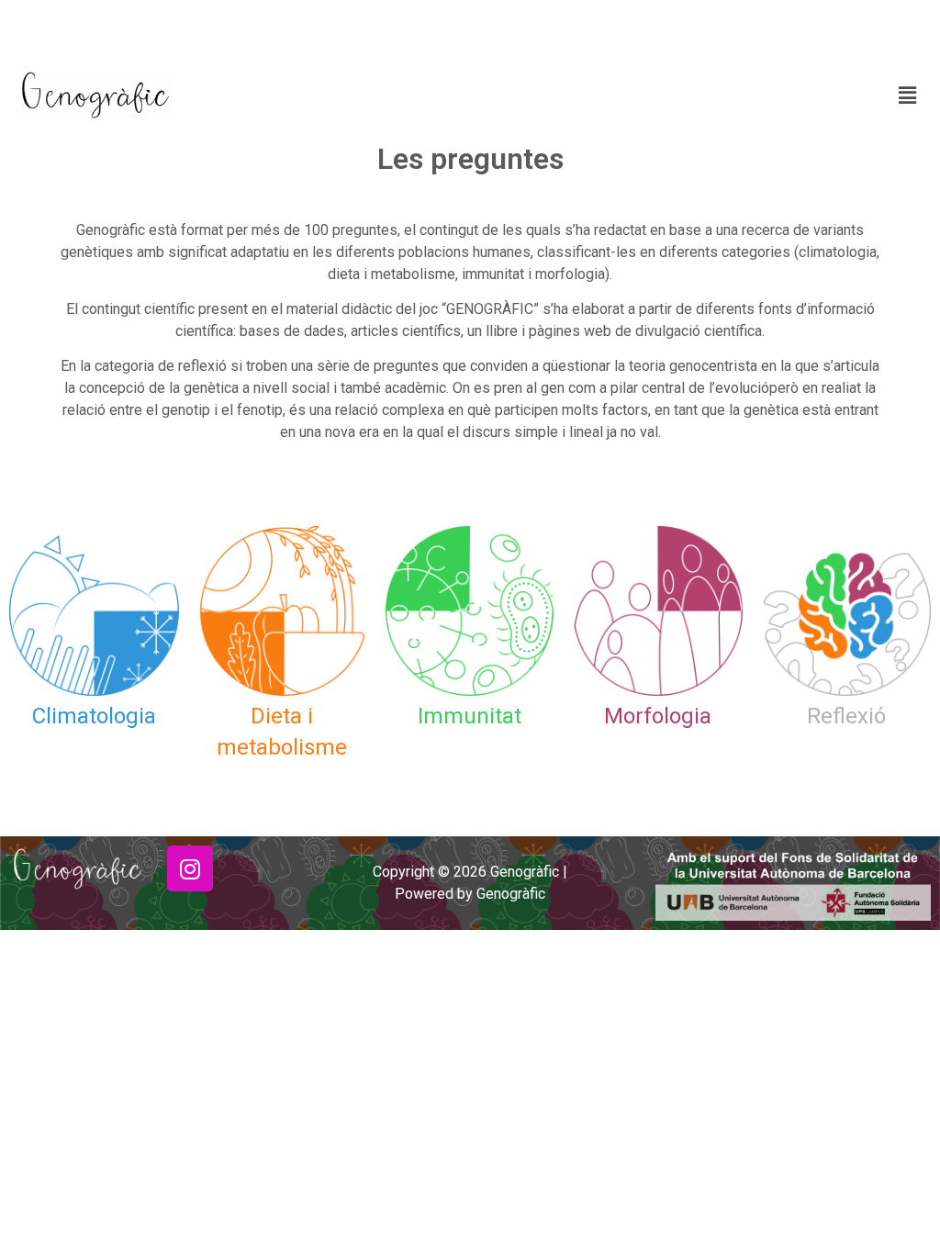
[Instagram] (190, 868)
